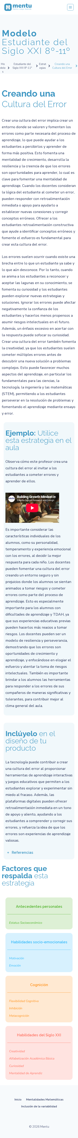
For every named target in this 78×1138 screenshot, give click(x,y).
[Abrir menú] (70, 7)
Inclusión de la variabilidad (39, 1106)
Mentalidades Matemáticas (44, 1100)
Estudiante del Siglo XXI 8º (36, 42)
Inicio (18, 1100)
